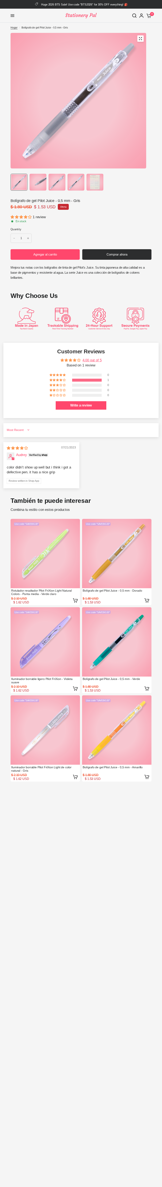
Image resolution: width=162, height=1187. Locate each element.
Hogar (14, 27)
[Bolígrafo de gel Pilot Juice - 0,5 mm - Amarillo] (116, 730)
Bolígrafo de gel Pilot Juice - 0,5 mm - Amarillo (113, 767)
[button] (22, 217)
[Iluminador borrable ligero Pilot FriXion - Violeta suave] (45, 642)
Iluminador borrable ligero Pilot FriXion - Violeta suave (42, 680)
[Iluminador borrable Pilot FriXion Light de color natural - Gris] (45, 730)
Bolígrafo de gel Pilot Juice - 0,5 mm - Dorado (112, 590)
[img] (17, 448)
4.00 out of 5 (92, 360)
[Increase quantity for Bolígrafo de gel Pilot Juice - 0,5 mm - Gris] (28, 238)
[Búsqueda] (134, 16)
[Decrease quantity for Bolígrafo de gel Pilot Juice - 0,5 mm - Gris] (14, 238)
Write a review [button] (81, 405)
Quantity (16, 229)
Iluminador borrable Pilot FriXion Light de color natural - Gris (41, 769)
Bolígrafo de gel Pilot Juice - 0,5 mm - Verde (111, 679)
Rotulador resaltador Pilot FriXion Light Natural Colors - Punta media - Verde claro (41, 592)
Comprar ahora (117, 254)
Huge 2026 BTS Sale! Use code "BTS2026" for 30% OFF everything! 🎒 (84, 4)
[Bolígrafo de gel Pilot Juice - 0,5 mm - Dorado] (116, 553)
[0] (148, 16)
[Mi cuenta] (141, 16)
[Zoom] (140, 38)
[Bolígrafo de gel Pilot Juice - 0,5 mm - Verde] (116, 642)
